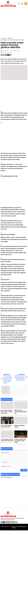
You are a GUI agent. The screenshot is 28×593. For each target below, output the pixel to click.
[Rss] (17, 522)
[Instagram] (6, 522)
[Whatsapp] (14, 522)
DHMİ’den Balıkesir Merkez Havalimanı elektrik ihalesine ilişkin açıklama (20, 378)
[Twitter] (4, 522)
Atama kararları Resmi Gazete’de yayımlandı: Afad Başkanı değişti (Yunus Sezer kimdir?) (7, 379)
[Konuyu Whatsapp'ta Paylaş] (10, 55)
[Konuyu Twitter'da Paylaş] (8, 55)
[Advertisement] (14, 23)
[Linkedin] (8, 522)
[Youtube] (10, 522)
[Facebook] (1, 522)
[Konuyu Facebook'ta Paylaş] (6, 55)
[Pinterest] (12, 522)
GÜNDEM (10, 38)
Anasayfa (4, 38)
